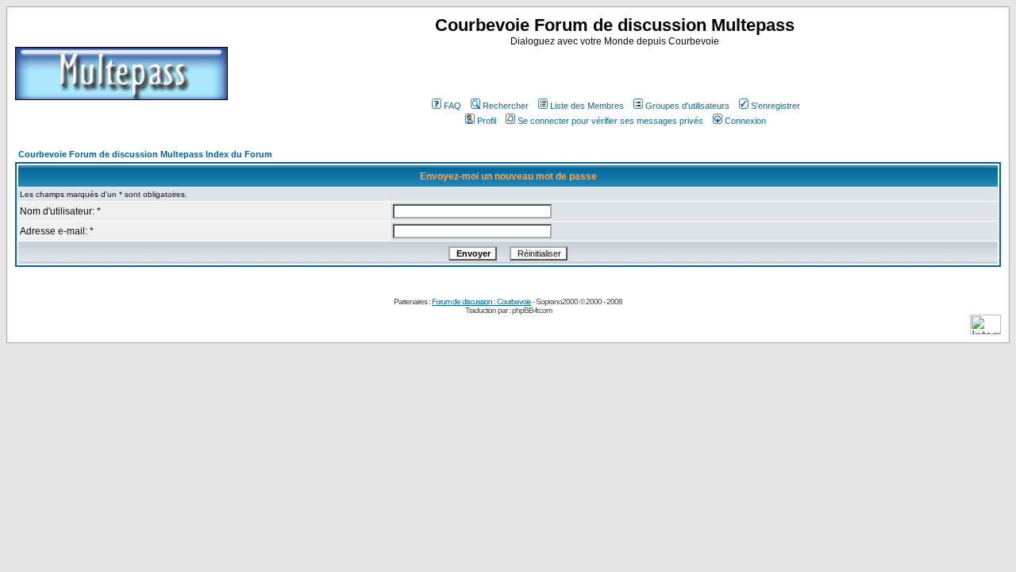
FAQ (452, 105)
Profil (486, 121)
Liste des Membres (587, 105)
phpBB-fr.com (532, 310)
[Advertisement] (616, 71)
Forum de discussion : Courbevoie (481, 301)
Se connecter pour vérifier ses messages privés (610, 121)
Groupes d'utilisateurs (687, 105)
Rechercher (506, 105)
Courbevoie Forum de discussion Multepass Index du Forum (145, 154)
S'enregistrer (775, 105)
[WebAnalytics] (985, 330)
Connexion (745, 121)
